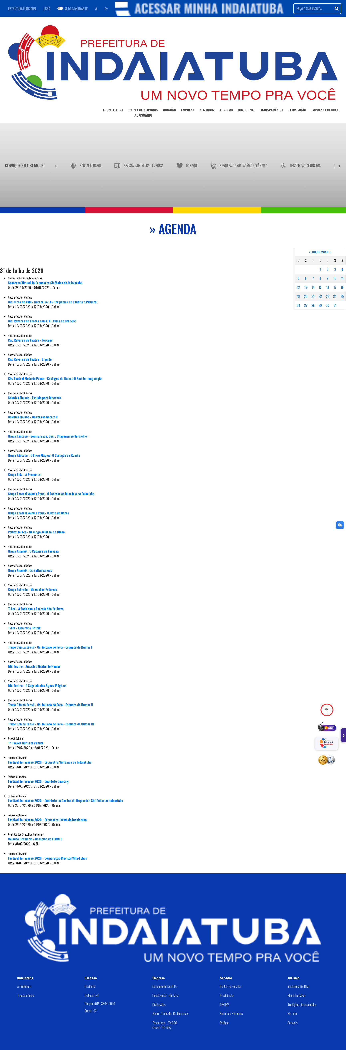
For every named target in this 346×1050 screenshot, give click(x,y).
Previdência (226, 995)
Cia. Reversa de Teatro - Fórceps (30, 340)
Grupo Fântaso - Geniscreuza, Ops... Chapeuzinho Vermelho (47, 436)
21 (313, 296)
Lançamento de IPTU (164, 986)
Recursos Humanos (231, 1013)
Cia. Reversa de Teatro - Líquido (30, 359)
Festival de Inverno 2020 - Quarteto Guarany (38, 781)
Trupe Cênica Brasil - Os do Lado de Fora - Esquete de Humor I (50, 647)
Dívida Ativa (159, 1004)
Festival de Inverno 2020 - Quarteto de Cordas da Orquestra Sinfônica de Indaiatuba (65, 800)
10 (334, 278)
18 (342, 287)
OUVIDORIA (246, 109)
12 (298, 287)
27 (305, 305)
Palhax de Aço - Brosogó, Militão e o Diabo (36, 532)
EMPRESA (188, 109)
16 (327, 287)
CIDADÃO (169, 109)
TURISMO (226, 109)
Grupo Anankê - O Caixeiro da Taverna (33, 551)
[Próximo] (339, 165)
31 (335, 305)
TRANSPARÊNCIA (271, 109)
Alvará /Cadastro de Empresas (170, 1013)
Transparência (25, 995)
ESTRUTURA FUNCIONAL (22, 8)
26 (298, 305)
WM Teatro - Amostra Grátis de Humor (34, 666)
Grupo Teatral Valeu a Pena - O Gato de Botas (38, 513)
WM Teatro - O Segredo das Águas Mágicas (37, 685)
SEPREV (224, 1004)
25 (342, 296)
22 (320, 296)
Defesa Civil (92, 995)
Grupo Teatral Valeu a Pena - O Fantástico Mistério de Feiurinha (51, 493)
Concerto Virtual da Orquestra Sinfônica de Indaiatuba (45, 282)
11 (342, 278)
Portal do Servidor (230, 986)
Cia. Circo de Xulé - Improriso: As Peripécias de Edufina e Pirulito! (52, 302)
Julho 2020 (320, 252)
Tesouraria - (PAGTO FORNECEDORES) (164, 1025)
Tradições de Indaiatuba (302, 1004)
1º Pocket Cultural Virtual (25, 743)
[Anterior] (56, 165)
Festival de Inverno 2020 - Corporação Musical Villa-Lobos (47, 858)
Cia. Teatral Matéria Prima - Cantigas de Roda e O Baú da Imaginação (55, 378)
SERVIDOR (207, 109)
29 (320, 305)
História (292, 1013)
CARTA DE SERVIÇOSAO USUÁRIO (143, 112)
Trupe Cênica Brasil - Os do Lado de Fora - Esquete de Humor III (51, 724)
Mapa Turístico (296, 995)
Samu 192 (91, 1010)
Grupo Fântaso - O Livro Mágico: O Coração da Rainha (44, 455)
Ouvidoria (90, 986)
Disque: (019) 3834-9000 (100, 1003)
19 (298, 296)
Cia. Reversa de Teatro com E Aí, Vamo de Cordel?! (42, 321)
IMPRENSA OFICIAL (324, 109)
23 (327, 296)
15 (320, 287)
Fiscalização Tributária (165, 995)
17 (335, 287)
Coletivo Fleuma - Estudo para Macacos (34, 397)
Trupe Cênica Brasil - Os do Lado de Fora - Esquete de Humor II (50, 704)
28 (313, 305)
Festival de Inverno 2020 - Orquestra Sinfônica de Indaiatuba (49, 762)
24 (335, 296)
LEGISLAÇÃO (297, 109)
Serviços (293, 1022)
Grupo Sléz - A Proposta (24, 474)
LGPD (47, 8)
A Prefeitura (24, 986)
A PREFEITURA (113, 109)
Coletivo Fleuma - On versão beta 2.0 (33, 417)
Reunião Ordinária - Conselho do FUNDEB (35, 839)
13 (305, 287)
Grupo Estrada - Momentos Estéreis (32, 589)
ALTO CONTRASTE (76, 8)
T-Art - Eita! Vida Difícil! (24, 628)
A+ (106, 8)
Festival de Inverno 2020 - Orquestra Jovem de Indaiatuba (47, 819)
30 (327, 305)
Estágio (224, 1022)
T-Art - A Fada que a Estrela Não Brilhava (35, 608)
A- (96, 8)
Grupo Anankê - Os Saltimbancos (30, 570)
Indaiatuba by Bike (298, 986)
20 (305, 296)
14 (313, 287)
